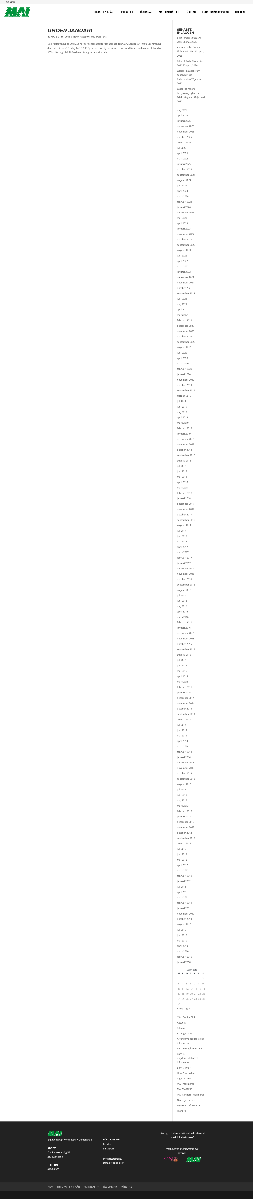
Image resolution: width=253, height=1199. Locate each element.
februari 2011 (184, 902)
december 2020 (185, 325)
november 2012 (185, 827)
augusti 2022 (184, 250)
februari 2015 (184, 687)
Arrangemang (184, 1033)
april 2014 (182, 741)
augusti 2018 (184, 460)
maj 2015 (182, 671)
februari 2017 (184, 557)
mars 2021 (183, 315)
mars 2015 (183, 681)
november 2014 (185, 703)
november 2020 (185, 331)
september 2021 (186, 293)
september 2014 (186, 714)
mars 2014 (183, 746)
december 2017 (185, 503)
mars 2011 (183, 897)
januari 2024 (184, 207)
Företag (126, 1186)
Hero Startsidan (186, 1073)
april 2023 (182, 223)
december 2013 (185, 762)
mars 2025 (183, 158)
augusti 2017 (184, 525)
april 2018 (182, 482)
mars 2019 (183, 422)
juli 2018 (181, 466)
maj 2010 (182, 940)
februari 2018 (184, 493)
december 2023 (185, 212)
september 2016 (186, 584)
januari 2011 (184, 908)
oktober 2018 (184, 449)
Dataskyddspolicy (113, 1162)
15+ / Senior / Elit (186, 1017)
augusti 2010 (184, 924)
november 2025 (185, 131)
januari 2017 (184, 563)
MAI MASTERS (99, 36)
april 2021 (182, 309)
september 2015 (186, 649)
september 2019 (186, 390)
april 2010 (182, 946)
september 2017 (186, 520)
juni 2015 (182, 665)
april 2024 (182, 191)
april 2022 (182, 261)
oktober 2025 (184, 137)
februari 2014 (184, 751)
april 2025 (182, 153)
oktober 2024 (184, 169)
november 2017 (185, 509)
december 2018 (185, 439)
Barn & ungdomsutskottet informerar (187, 1058)
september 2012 (186, 838)
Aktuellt (181, 1022)
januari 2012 (184, 881)
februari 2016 (184, 622)
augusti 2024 (184, 180)
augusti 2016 (184, 590)
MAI (53, 36)
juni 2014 (182, 730)
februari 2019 (184, 428)
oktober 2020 (184, 336)
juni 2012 (182, 854)
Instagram (108, 1148)
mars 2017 (183, 552)
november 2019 (185, 379)
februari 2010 (184, 956)
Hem (50, 1186)
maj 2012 (182, 859)
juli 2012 (181, 848)
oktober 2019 (184, 385)
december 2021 (185, 277)
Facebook (108, 1144)
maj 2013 (182, 800)
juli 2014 (181, 724)
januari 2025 (184, 164)
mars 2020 (183, 363)
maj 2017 (182, 541)
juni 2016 (182, 600)
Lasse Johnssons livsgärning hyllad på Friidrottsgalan (188, 93)
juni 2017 (182, 536)
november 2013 (185, 768)
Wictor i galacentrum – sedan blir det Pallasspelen (189, 75)
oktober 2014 (184, 708)
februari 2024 (184, 201)
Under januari (69, 30)
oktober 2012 (184, 832)
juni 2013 (182, 795)
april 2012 (182, 865)
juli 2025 (181, 147)
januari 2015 (184, 692)
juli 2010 (181, 929)
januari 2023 (184, 228)
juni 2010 (182, 935)
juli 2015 (181, 660)
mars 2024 (183, 196)
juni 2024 (182, 185)
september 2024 (186, 174)
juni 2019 (182, 406)
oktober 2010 (184, 919)
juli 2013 (181, 789)
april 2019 (182, 417)
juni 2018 (182, 471)
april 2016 (182, 611)
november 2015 (185, 638)
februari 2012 (184, 875)
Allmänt (181, 1028)
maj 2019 (182, 412)
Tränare (181, 1110)
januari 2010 (184, 962)
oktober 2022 (184, 239)
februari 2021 (184, 320)
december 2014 (185, 698)
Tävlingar (110, 1186)
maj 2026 (182, 110)
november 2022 (185, 234)
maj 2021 (182, 304)
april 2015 (182, 676)
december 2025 (185, 126)
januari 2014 (184, 757)
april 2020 (182, 358)
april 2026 (182, 115)
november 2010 (185, 913)
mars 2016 (183, 617)
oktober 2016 (184, 579)
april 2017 (182, 547)
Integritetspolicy (112, 1158)
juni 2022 (182, 255)
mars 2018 (183, 487)
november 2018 (185, 444)
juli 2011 (181, 886)
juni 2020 (182, 352)
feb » (187, 1008)
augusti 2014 (184, 719)
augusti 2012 (184, 843)
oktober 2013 (184, 773)
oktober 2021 (184, 288)
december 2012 (185, 822)
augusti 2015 (184, 654)
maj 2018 (182, 476)
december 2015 (185, 633)
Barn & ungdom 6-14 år (190, 1048)
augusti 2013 (184, 784)
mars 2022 (183, 266)
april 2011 (182, 892)
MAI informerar (185, 1083)
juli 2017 (181, 530)
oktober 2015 (184, 644)
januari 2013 (184, 816)
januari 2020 (184, 374)
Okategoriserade (186, 1100)
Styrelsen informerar (188, 1105)
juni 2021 (182, 298)
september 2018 (186, 455)
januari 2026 (184, 121)
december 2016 (185, 568)
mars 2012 (183, 870)
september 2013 (186, 778)
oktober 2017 (184, 514)
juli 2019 (181, 401)
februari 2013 (184, 811)
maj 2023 (182, 218)
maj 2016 (182, 606)
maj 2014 (182, 735)
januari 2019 (184, 433)
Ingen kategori (81, 36)
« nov (180, 1008)
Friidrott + (91, 1186)
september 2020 (186, 342)
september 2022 (186, 245)
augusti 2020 (184, 347)
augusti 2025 (184, 142)
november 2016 (185, 573)
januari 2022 (184, 271)
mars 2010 (183, 951)
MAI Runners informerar (190, 1094)
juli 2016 (181, 595)
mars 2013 (183, 805)
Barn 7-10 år (183, 1067)
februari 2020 (184, 369)
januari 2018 (184, 498)
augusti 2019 (184, 395)
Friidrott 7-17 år (68, 1186)
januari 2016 (184, 627)
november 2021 (185, 282)
